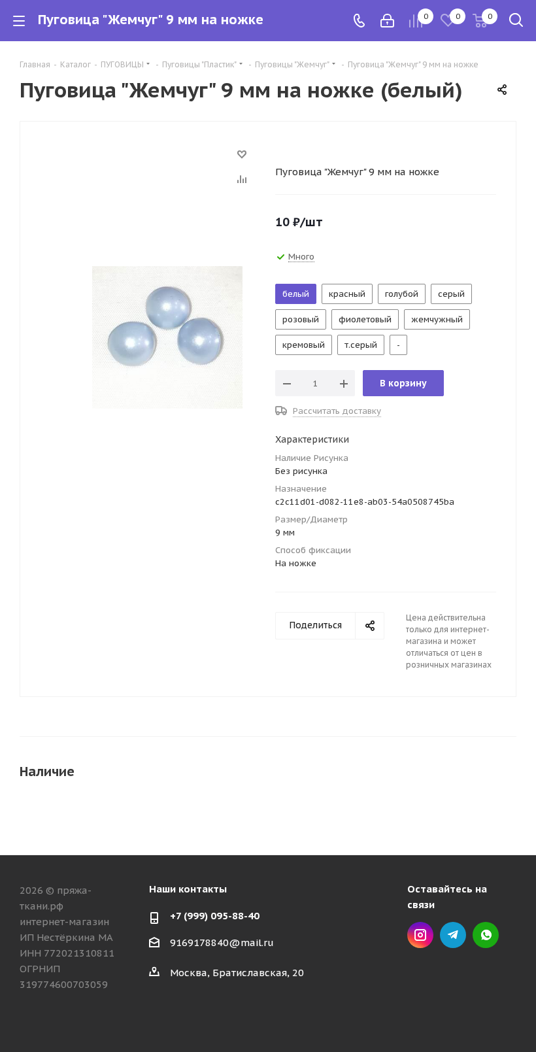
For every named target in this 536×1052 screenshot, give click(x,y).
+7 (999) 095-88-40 (215, 915)
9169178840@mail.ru (222, 942)
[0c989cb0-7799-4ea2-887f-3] (167, 336)
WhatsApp (486, 935)
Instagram (420, 935)
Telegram (453, 935)
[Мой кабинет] (387, 20)
